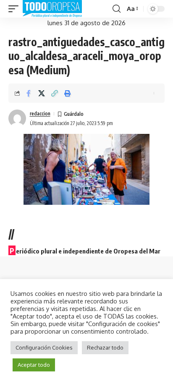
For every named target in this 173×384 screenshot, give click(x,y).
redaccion (40, 113)
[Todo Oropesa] (52, 9)
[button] (15, 9)
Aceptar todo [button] (34, 364)
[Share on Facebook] (28, 93)
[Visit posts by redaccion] (17, 118)
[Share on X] (41, 93)
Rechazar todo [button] (105, 347)
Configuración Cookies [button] (44, 347)
